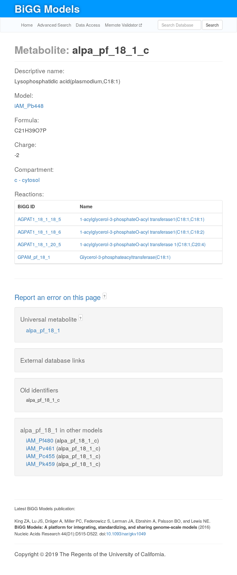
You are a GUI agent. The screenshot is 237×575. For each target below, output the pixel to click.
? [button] (104, 296)
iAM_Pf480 (40, 440)
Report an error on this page (58, 297)
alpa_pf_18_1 (43, 330)
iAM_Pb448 (29, 105)
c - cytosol (27, 179)
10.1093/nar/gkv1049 (126, 533)
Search (212, 25)
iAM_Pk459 (41, 463)
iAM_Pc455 (41, 456)
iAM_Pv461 (41, 448)
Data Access (88, 25)
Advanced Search (54, 25)
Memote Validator (122, 25)
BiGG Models (47, 8)
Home (27, 25)
